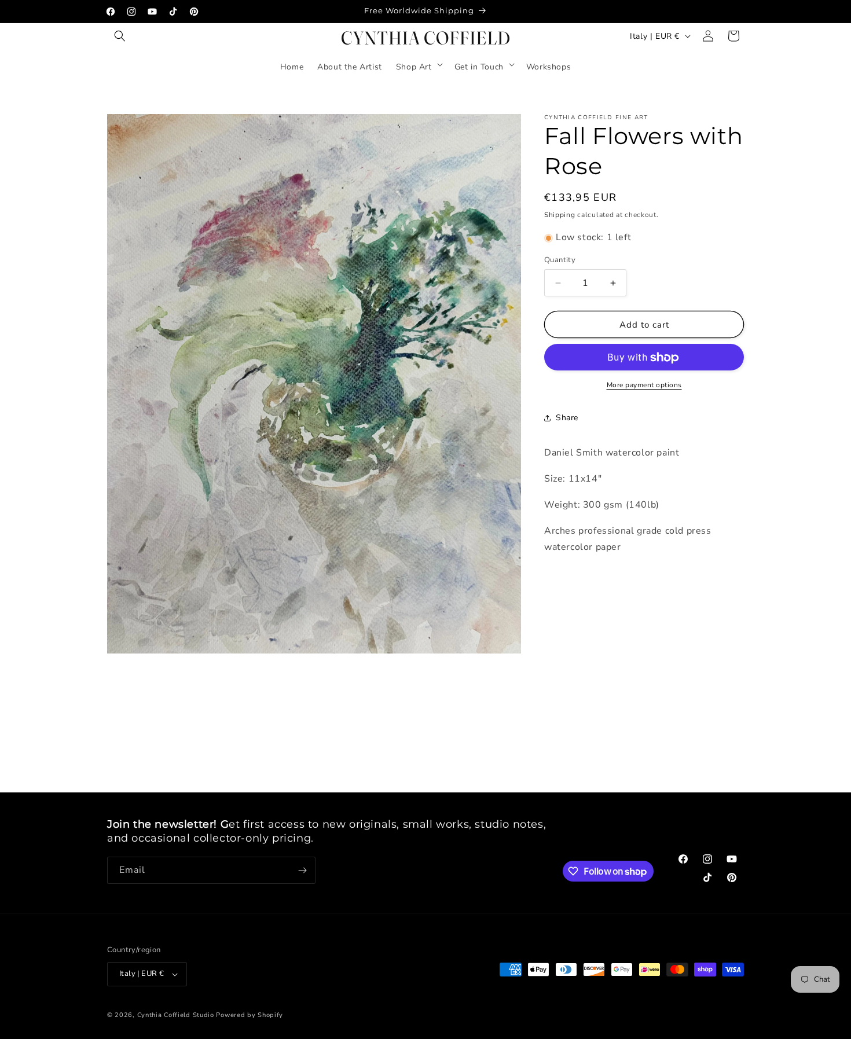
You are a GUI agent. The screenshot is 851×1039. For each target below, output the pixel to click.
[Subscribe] (302, 870)
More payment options (644, 385)
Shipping (559, 214)
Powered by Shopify (249, 1015)
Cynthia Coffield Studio (175, 1015)
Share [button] (567, 417)
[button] (120, 36)
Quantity (559, 260)
